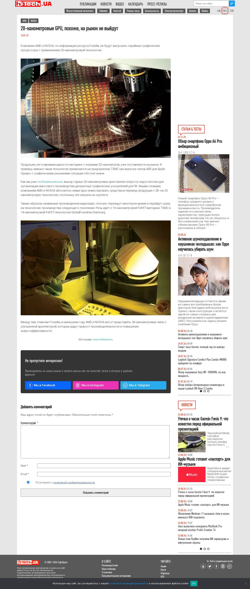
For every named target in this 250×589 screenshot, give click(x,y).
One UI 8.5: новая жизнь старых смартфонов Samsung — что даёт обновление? (201, 336)
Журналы (165, 573)
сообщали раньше (50, 182)
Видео (120, 4)
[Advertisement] (205, 48)
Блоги (163, 569)
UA (219, 10)
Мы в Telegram (139, 385)
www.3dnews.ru (103, 339)
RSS (162, 576)
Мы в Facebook (44, 385)
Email (25, 474)
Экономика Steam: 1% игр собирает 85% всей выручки (202, 494)
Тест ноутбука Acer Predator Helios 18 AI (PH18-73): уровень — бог (203, 386)
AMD (25, 21)
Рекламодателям (110, 565)
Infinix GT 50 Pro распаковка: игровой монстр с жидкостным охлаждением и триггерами (203, 361)
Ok (193, 583)
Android (117, 11)
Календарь (135, 4)
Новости (105, 4)
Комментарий (28, 423)
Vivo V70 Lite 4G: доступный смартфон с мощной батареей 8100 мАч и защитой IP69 (203, 532)
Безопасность (152, 11)
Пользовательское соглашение (116, 575)
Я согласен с (65, 482)
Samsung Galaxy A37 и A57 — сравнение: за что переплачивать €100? (204, 374)
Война (205, 11)
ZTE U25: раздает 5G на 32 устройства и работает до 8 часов (204, 519)
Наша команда (109, 569)
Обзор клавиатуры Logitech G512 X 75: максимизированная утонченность (198, 349)
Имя (24, 465)
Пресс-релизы (157, 4)
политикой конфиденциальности (74, 482)
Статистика (107, 572)
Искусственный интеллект (80, 11)
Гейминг (103, 11)
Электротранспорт (174, 11)
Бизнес (192, 11)
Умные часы (133, 11)
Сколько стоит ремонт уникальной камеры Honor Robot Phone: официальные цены (204, 544)
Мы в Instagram (93, 385)
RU (225, 10)
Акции (163, 566)
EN (232, 10)
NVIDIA (34, 21)
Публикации (88, 4)
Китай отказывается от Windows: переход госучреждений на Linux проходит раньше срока (204, 506)
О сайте (106, 561)
